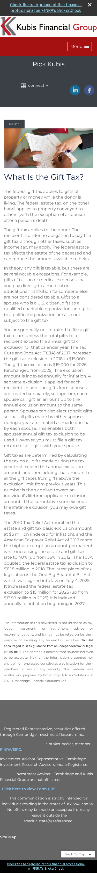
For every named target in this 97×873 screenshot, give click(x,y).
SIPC (17, 749)
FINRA (5, 749)
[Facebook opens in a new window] (89, 93)
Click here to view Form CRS (31, 789)
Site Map (8, 837)
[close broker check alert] (90, 5)
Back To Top (75, 854)
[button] (80, 46)
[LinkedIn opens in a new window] (75, 93)
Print (14, 124)
